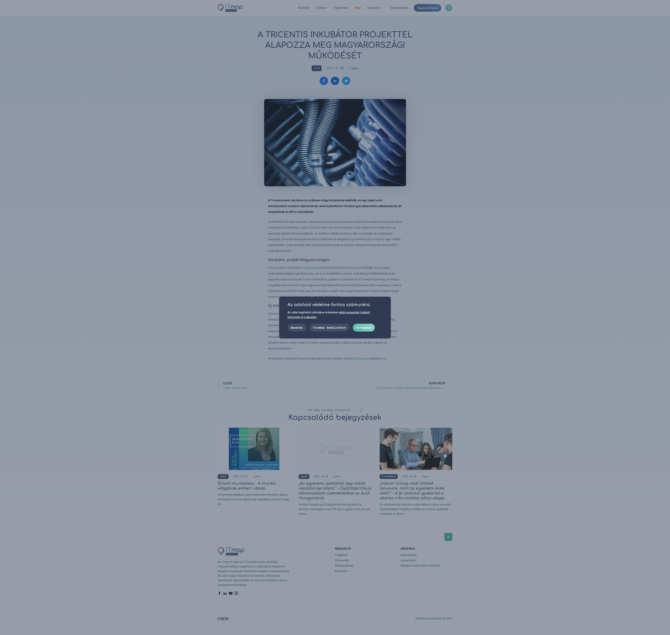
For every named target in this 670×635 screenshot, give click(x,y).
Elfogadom (364, 327)
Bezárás (297, 327)
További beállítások (329, 327)
